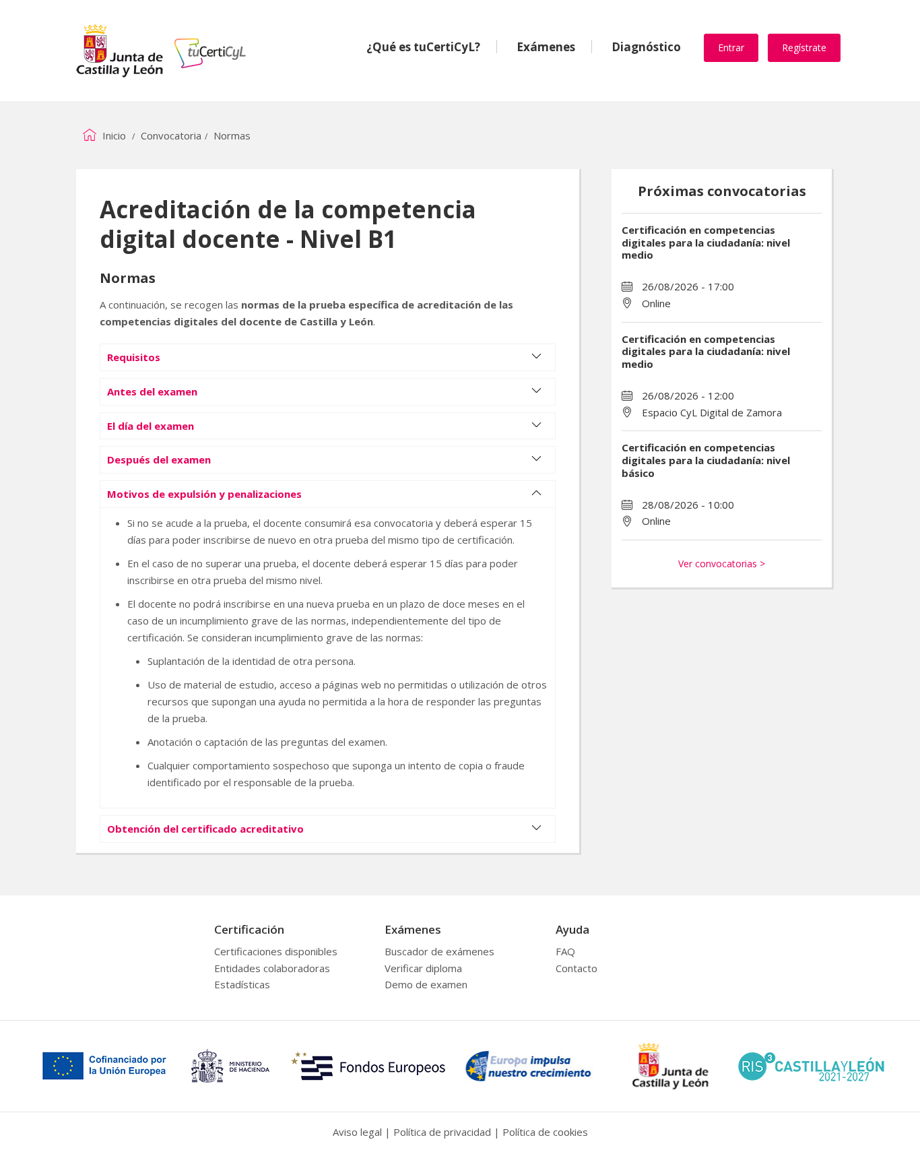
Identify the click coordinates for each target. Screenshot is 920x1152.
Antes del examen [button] (152, 391)
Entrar (731, 47)
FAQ (565, 951)
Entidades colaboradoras (272, 968)
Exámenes (546, 47)
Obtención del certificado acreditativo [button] (205, 828)
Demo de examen (426, 984)
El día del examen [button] (150, 426)
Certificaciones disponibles (275, 951)
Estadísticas (242, 984)
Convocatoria (171, 135)
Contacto (576, 968)
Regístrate (804, 47)
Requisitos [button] (133, 357)
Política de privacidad (442, 1132)
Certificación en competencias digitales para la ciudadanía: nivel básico (706, 460)
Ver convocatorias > (721, 563)
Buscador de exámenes (439, 951)
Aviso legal (357, 1132)
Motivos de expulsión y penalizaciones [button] (204, 494)
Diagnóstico (646, 47)
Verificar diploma (423, 968)
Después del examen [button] (159, 459)
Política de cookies (545, 1132)
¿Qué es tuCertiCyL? (423, 47)
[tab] (328, 357)
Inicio (113, 135)
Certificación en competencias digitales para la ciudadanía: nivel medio (706, 242)
